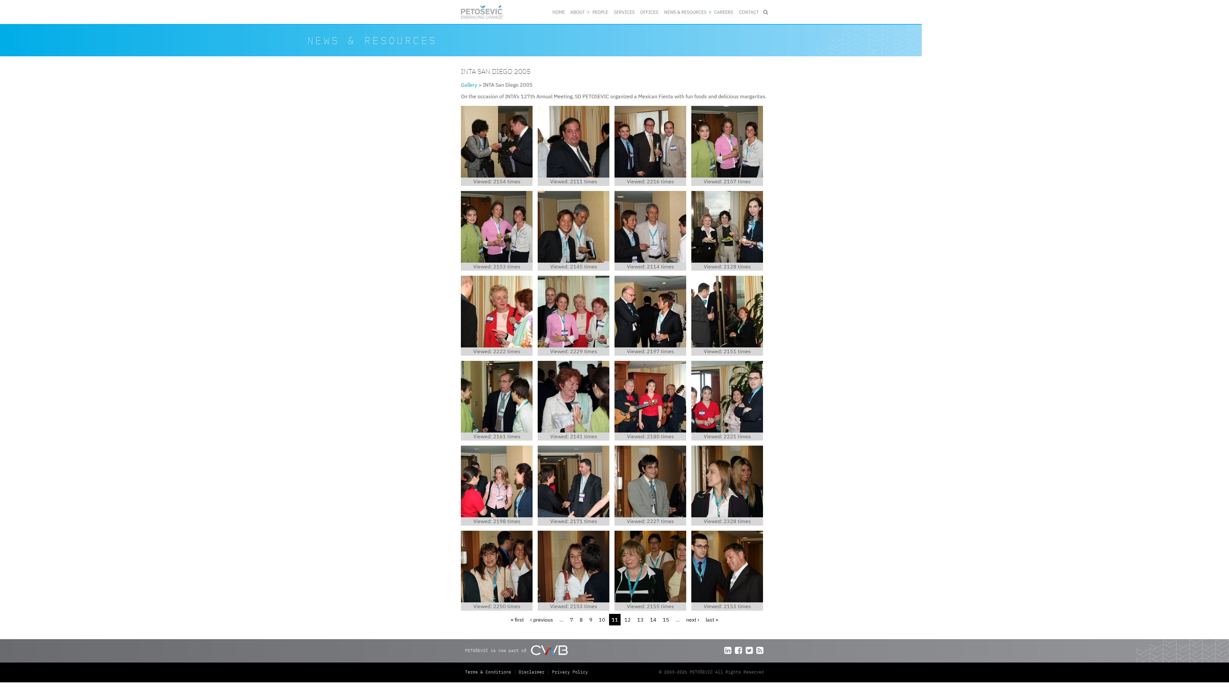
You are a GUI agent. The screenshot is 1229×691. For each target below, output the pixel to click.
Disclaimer (531, 672)
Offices (649, 12)
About (577, 12)
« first (517, 619)
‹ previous (541, 619)
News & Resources (685, 12)
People (600, 12)
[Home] (482, 12)
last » (712, 619)
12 (627, 619)
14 (653, 619)
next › (692, 619)
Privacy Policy (570, 672)
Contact (749, 12)
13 (640, 619)
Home (558, 12)
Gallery (469, 85)
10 (602, 619)
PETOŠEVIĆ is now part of (497, 650)
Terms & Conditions (489, 672)
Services (624, 12)
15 (666, 619)
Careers (723, 12)
